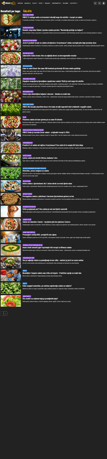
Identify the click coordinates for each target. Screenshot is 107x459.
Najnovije (28, 3)
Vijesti (34, 3)
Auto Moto (73, 3)
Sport (41, 3)
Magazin (47, 3)
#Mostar (20, 3)
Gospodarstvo (56, 3)
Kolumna (65, 3)
